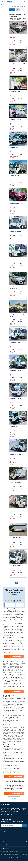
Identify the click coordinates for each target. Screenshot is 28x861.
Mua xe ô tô (3, 831)
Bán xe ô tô (3, 833)
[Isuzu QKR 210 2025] (18, 222)
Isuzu (7, 4)
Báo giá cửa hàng (4, 838)
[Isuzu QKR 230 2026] (18, 557)
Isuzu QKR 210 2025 (15, 231)
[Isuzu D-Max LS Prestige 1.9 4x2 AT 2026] (18, 278)
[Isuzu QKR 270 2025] (18, 250)
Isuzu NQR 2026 (14, 175)
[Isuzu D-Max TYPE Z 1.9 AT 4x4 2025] (18, 27)
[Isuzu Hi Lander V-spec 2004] (18, 55)
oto (22, 785)
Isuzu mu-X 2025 (14, 203)
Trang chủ (3, 4)
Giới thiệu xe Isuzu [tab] (10, 604)
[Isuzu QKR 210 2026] (18, 445)
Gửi (24, 825)
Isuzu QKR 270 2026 (15, 91)
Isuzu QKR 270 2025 (15, 259)
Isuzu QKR (17, 680)
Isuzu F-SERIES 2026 (15, 119)
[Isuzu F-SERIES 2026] (18, 111)
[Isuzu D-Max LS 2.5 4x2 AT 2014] (18, 306)
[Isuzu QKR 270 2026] (18, 83)
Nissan (10, 614)
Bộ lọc (13, 9)
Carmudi (11, 781)
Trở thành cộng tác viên (6, 836)
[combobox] (18, 6)
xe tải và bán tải (13, 617)
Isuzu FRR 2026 (14, 147)
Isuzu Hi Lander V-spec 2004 (17, 64)
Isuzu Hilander (8, 755)
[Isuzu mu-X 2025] (18, 195)
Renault (7, 614)
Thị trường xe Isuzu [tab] (21, 604)
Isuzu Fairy (9, 768)
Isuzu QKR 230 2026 (15, 565)
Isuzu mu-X (7, 725)
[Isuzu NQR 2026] (18, 167)
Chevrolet (7, 635)
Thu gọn (14, 798)
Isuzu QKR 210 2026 (15, 454)
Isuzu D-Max (7, 696)
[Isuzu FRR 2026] (18, 139)
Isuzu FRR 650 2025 (15, 538)
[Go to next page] (22, 583)
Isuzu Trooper (10, 772)
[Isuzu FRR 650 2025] (18, 529)
